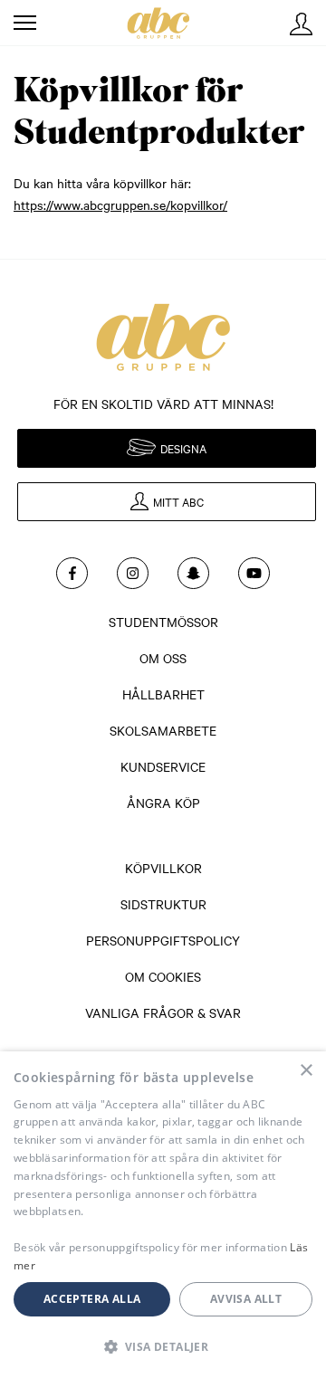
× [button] (305, 1071)
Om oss (163, 658)
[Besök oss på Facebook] (72, 573)
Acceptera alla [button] (92, 1299)
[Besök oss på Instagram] (133, 573)
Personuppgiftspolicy (163, 940)
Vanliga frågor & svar (163, 1012)
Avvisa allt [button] (246, 1299)
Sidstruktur (163, 904)
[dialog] (163, 1214)
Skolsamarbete (163, 730)
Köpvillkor (163, 868)
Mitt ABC (301, 24)
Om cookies (163, 976)
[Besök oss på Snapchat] (193, 573)
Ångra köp (163, 803)
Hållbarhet (163, 694)
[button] (163, 1346)
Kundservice (163, 766)
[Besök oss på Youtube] (254, 573)
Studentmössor (163, 622)
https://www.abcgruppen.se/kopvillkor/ (120, 204)
